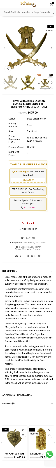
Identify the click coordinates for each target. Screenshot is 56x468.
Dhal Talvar (28, 242)
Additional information (17, 395)
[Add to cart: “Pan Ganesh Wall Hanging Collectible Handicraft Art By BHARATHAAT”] (23, 430)
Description (9, 271)
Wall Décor (40, 242)
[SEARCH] (52, 12)
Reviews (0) (9, 403)
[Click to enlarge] (8, 69)
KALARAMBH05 (28, 180)
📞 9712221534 (28, 207)
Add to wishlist (29, 229)
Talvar (38, 247)
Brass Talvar (27, 247)
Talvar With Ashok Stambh (28, 249)
